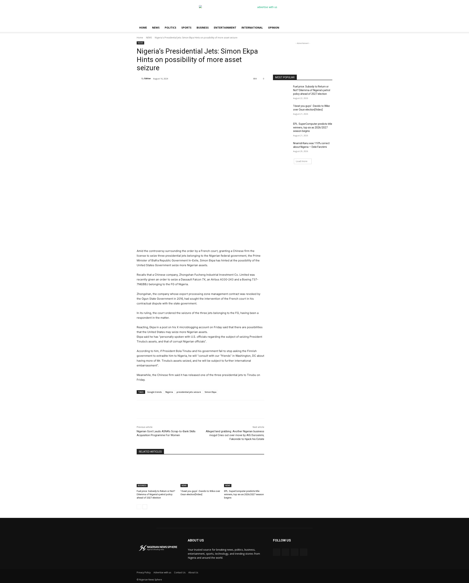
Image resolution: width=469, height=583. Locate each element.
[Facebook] (162, 409)
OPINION (273, 27)
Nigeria (169, 392)
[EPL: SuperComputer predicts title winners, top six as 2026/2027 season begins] (244, 473)
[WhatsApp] (187, 409)
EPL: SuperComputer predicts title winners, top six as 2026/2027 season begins (244, 494)
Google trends (154, 392)
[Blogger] (276, 552)
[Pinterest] (179, 409)
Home (140, 37)
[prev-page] (139, 506)
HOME (143, 27)
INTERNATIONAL (252, 27)
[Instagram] (294, 552)
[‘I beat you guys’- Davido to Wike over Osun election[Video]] (200, 473)
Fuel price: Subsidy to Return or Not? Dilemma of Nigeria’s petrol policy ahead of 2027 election (156, 494)
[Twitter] (171, 409)
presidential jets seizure (189, 392)
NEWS (156, 27)
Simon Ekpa (210, 392)
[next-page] (145, 506)
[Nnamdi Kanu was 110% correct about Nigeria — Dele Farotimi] (282, 148)
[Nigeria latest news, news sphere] (158, 548)
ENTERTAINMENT (225, 27)
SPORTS (186, 27)
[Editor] (139, 78)
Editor (147, 78)
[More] (196, 409)
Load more (301, 161)
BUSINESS (203, 27)
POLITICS (170, 27)
